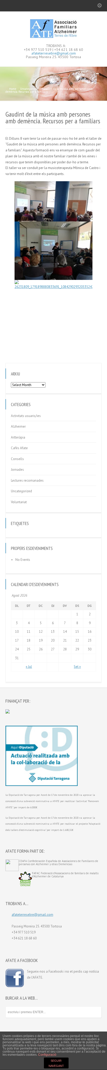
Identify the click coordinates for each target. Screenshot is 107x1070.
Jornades (17, 469)
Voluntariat (19, 502)
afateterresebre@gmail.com (53, 53)
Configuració (47, 1054)
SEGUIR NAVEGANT (56, 1063)
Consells (17, 459)
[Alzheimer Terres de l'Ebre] (53, 37)
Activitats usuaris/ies (26, 416)
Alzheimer (18, 426)
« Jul (29, 666)
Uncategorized (21, 491)
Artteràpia (18, 437)
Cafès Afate (19, 448)
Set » (77, 666)
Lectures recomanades (27, 480)
